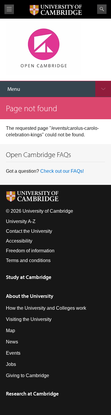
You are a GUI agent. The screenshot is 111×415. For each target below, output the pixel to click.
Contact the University (29, 231)
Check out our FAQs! (62, 171)
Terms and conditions (28, 260)
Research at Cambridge (32, 393)
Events (13, 353)
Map (10, 330)
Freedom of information (30, 250)
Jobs (11, 364)
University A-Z (21, 221)
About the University (29, 296)
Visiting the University (29, 319)
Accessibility (19, 240)
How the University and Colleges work (46, 308)
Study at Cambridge (28, 277)
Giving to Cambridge (27, 375)
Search (102, 9)
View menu (9, 9)
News (12, 341)
